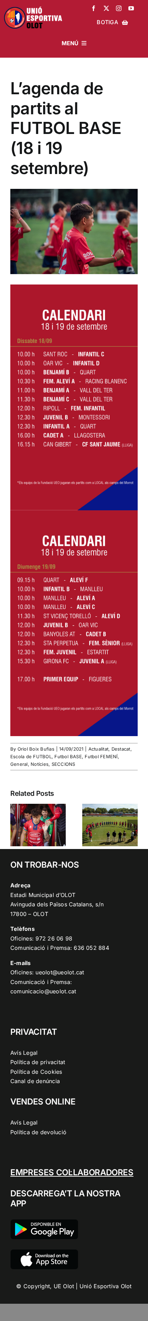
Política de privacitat (37, 1062)
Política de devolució (38, 1132)
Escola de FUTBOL (31, 756)
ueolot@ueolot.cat (59, 972)
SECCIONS (63, 764)
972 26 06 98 (53, 938)
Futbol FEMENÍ (101, 756)
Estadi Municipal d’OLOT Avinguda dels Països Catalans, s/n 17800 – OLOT (57, 904)
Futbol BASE (68, 756)
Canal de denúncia (35, 1081)
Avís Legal (24, 1052)
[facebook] (93, 8)
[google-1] (44, 1222)
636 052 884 (91, 947)
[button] (15, 825)
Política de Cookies (36, 1071)
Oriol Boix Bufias (36, 749)
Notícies (40, 764)
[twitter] (106, 8)
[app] (44, 1252)
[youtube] (131, 8)
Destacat (121, 749)
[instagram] (118, 8)
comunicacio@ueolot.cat (43, 991)
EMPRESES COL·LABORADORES (72, 1172)
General (19, 764)
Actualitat (98, 749)
